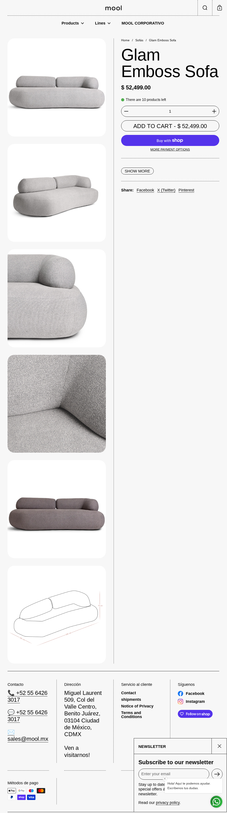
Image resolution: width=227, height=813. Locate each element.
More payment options (170, 149)
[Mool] (113, 8)
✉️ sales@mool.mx (28, 735)
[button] (205, 7)
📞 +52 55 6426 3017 (27, 696)
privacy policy (168, 802)
